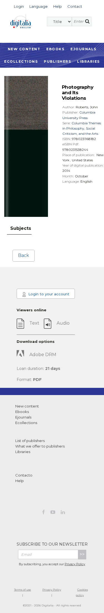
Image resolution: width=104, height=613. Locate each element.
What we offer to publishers (40, 446)
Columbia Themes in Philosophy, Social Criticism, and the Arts (81, 128)
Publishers (57, 61)
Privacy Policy (75, 564)
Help (19, 480)
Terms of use (22, 589)
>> (82, 554)
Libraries (88, 61)
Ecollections (21, 61)
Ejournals (83, 49)
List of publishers (30, 440)
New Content (24, 49)
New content (27, 406)
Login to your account (48, 294)
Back (23, 255)
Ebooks (55, 49)
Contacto (23, 475)
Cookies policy (82, 592)
